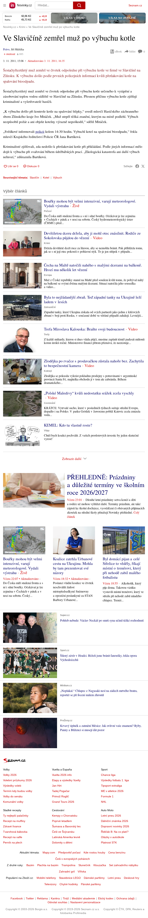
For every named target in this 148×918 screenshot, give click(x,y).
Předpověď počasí (69, 852)
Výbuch (57, 177)
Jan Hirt (56, 785)
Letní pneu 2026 (111, 815)
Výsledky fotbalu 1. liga (115, 780)
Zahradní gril (67, 871)
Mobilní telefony (46, 877)
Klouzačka (99, 865)
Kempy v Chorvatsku (64, 815)
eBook (118, 51)
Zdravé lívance (12, 826)
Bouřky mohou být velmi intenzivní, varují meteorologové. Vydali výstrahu (90, 203)
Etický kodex (105, 898)
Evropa (48, 275)
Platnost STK (109, 842)
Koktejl (48, 371)
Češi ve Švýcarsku (63, 831)
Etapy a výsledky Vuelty (66, 780)
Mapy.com (49, 852)
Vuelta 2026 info (62, 774)
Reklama (42, 898)
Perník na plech (12, 842)
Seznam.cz (135, 5)
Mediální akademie (83, 898)
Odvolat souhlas (57, 902)
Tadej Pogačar (61, 791)
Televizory (50, 884)
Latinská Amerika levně (66, 837)
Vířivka (82, 871)
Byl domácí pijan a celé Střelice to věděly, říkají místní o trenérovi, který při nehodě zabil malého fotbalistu (122, 568)
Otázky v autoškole (112, 837)
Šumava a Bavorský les (66, 826)
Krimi (47, 243)
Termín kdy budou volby (17, 791)
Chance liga (108, 774)
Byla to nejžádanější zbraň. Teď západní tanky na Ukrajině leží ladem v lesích (92, 299)
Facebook (17, 898)
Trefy (47, 334)
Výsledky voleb (12, 785)
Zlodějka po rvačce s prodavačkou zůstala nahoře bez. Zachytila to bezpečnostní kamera (94, 363)
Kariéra (55, 898)
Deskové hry (131, 877)
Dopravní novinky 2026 (115, 826)
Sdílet (132, 51)
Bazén (30, 865)
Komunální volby (13, 801)
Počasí (47, 211)
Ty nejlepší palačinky (15, 815)
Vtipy (47, 430)
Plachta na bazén (47, 865)
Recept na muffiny (14, 821)
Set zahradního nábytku (123, 865)
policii (39, 131)
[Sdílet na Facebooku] (137, 166)
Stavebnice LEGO (70, 877)
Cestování (49, 403)
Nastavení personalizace (85, 902)
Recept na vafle (12, 837)
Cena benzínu (116, 852)
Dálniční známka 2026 (114, 821)
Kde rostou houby (94, 852)
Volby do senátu (13, 796)
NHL (103, 801)
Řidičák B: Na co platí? (115, 831)
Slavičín (34, 177)
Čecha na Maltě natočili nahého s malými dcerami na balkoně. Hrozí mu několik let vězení (93, 267)
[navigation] (5, 5)
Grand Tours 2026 (63, 801)
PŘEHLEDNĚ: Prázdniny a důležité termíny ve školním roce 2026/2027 (105, 484)
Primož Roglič (60, 796)
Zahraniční (50, 307)
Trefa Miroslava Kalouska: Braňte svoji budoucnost (84, 329)
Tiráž (66, 898)
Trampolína (68, 865)
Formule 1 (107, 796)
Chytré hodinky (69, 884)
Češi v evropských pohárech (72, 858)
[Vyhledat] (79, 5)
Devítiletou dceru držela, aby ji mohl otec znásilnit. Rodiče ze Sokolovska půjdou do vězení (92, 235)
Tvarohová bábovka (15, 831)
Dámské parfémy (94, 877)
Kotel (46, 177)
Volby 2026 (10, 774)
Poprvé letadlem (62, 821)
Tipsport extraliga (111, 785)
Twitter (30, 898)
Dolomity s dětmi (62, 842)
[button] (22, 211)
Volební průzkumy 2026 (17, 780)
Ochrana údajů (125, 898)
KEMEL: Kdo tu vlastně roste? (68, 425)
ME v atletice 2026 (112, 791)
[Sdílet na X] (143, 166)
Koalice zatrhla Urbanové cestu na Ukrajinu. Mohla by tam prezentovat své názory (73, 565)
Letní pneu (114, 877)
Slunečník (84, 865)
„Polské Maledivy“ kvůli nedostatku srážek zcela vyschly (89, 393)
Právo (6, 49)
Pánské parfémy (91, 884)
